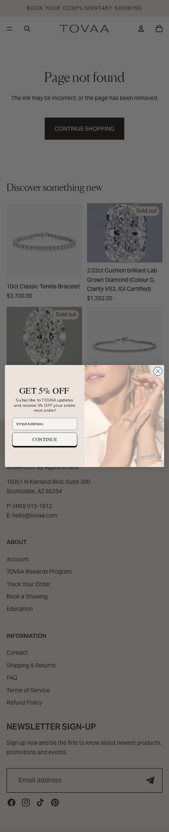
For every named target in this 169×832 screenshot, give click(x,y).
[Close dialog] (157, 371)
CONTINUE (44, 439)
